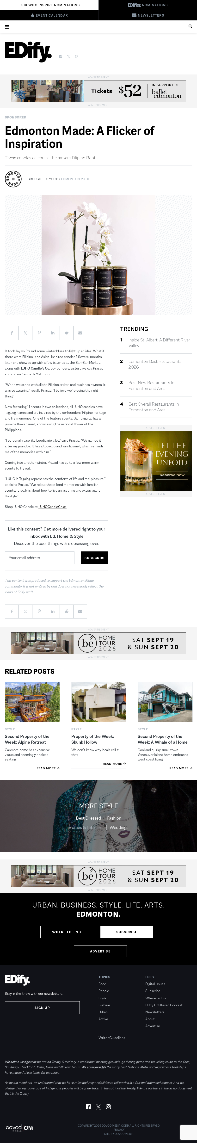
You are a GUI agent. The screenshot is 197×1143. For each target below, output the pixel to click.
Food (102, 984)
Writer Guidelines (111, 1037)
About (150, 1019)
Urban (103, 1012)
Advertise (100, 951)
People (103, 991)
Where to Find (66, 932)
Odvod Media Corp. (115, 1126)
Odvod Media (124, 1134)
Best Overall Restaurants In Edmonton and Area (154, 407)
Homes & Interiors (86, 827)
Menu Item (107, 1030)
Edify (149, 977)
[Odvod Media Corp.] (19, 1128)
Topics (104, 977)
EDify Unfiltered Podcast (164, 1005)
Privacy (119, 1130)
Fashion (114, 818)
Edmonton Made (75, 179)
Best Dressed (88, 818)
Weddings (119, 827)
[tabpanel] (98, 929)
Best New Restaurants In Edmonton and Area (151, 385)
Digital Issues (155, 984)
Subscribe (126, 932)
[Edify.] (28, 52)
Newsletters (155, 1012)
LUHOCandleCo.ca (52, 506)
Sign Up (42, 1008)
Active (103, 1019)
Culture (104, 1005)
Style (102, 998)
